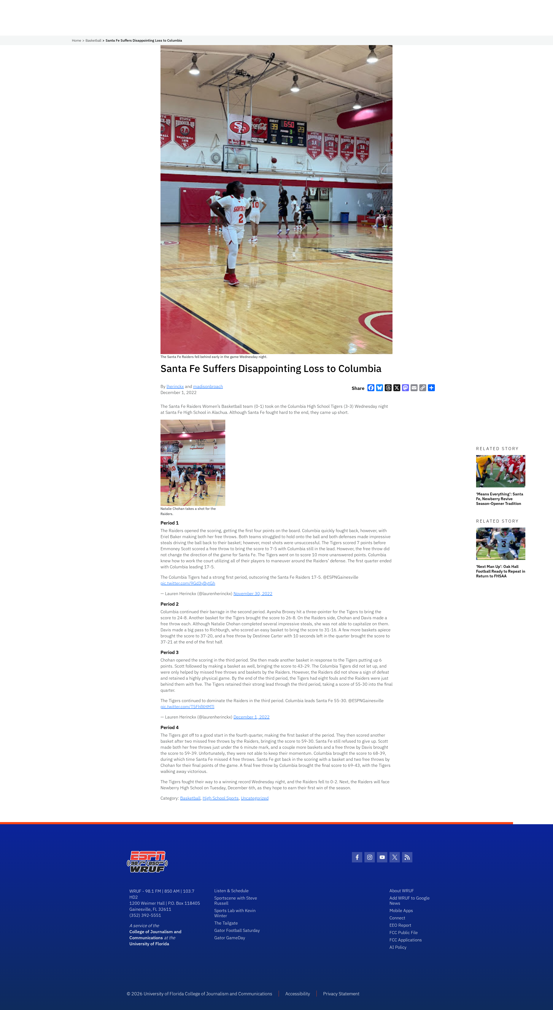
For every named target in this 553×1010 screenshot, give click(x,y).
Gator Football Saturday (237, 930)
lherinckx (175, 386)
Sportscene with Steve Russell (235, 900)
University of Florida (149, 944)
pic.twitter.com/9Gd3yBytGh (187, 583)
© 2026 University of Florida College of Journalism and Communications (199, 994)
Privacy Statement (341, 994)
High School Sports (221, 798)
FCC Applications (405, 940)
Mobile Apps (401, 910)
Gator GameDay (229, 938)
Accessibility (297, 994)
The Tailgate (226, 923)
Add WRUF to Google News (409, 900)
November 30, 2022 (253, 593)
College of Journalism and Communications (155, 935)
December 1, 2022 (252, 717)
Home (76, 40)
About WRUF (401, 890)
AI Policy (398, 947)
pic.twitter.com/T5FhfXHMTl (187, 706)
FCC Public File (403, 932)
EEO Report (400, 925)
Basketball (93, 40)
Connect (397, 918)
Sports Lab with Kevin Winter (235, 913)
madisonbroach (208, 386)
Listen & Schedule (231, 890)
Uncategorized (255, 798)
